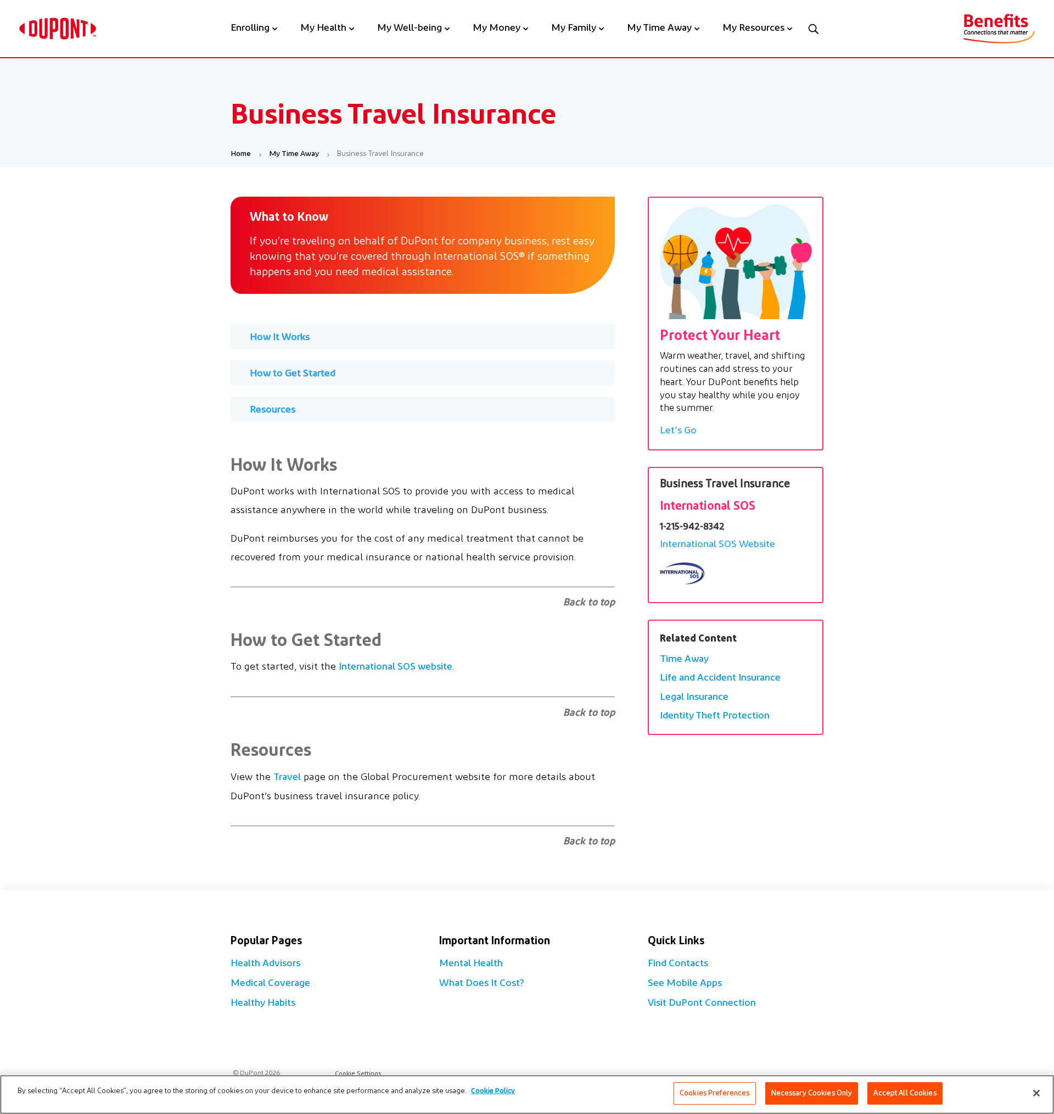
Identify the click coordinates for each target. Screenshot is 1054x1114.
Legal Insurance (694, 698)
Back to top (589, 603)
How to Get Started (292, 374)
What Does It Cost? (481, 984)
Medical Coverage (270, 984)
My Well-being (409, 29)
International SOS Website (717, 545)
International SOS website (395, 667)
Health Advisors (265, 964)
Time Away (684, 660)
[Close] (1036, 1093)
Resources (272, 410)
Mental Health (471, 964)
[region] (527, 1094)
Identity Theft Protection (715, 716)
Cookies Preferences (714, 1093)
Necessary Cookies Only (812, 1093)
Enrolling (250, 29)
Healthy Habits (263, 1004)
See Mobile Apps (685, 984)
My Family (573, 29)
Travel (287, 778)
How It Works (280, 338)
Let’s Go (678, 431)
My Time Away (659, 29)
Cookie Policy (493, 1091)
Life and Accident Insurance (720, 678)
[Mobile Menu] (813, 29)
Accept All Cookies (904, 1093)
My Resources (753, 29)
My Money (496, 29)
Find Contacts (678, 964)
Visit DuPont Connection (702, 1004)
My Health (323, 29)
